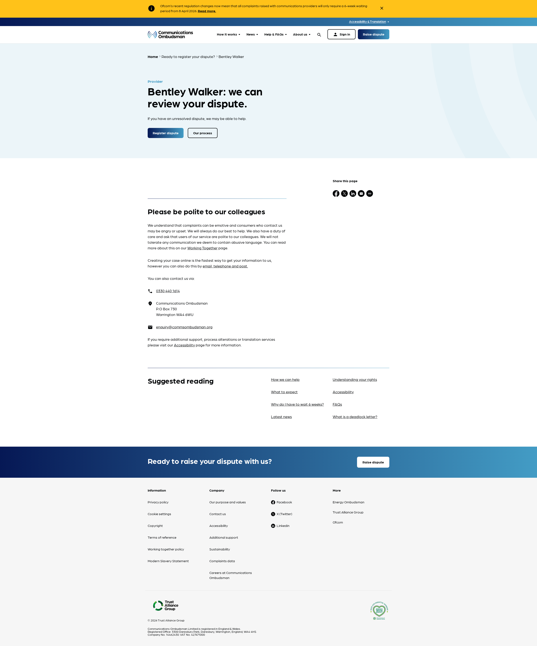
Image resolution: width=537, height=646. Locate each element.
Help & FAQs (274, 34)
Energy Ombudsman (348, 502)
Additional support (223, 537)
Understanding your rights (355, 379)
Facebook (284, 502)
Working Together (202, 247)
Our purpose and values (227, 502)
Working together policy (166, 549)
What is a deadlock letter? (355, 416)
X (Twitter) (284, 514)
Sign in (341, 34)
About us (300, 34)
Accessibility (184, 344)
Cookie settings (159, 514)
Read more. (207, 11)
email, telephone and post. (225, 265)
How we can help (285, 379)
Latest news (281, 416)
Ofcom (338, 522)
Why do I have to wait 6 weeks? (297, 404)
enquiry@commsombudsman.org (184, 326)
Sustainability (219, 549)
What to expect (284, 391)
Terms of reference (162, 537)
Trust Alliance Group (348, 512)
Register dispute (166, 133)
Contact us (217, 514)
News (250, 34)
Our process (202, 133)
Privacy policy (158, 502)
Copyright (155, 525)
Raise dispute (373, 34)
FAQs (337, 404)
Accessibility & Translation (367, 21)
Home (153, 56)
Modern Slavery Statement (168, 561)
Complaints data (222, 561)
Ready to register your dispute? (188, 56)
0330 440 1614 (168, 290)
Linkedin (283, 525)
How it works (227, 34)
